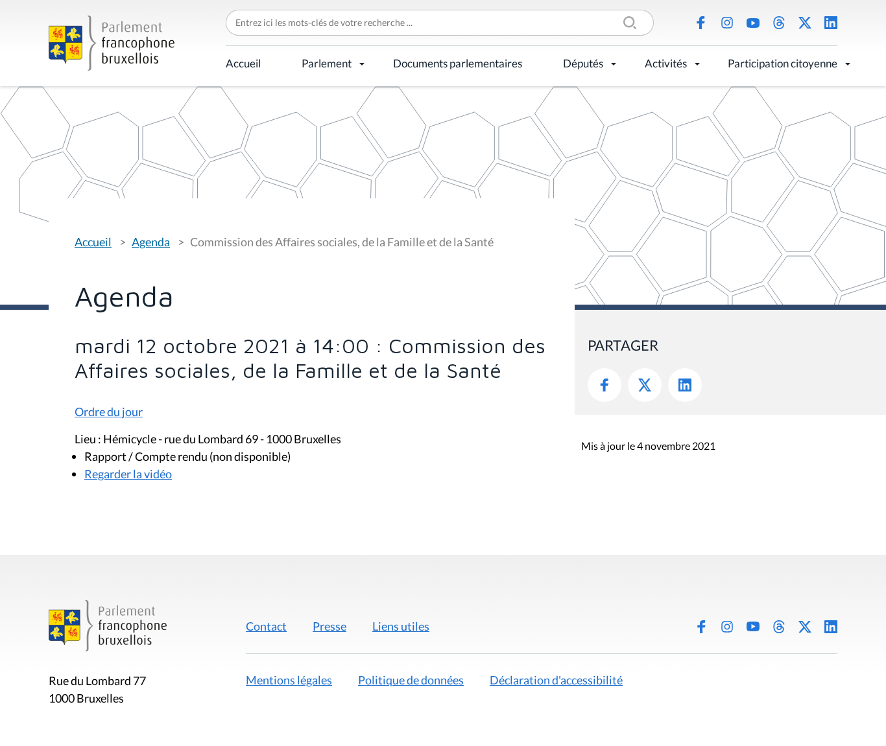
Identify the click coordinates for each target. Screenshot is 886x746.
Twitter (645, 385)
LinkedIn (830, 22)
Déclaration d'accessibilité (556, 680)
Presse (329, 626)
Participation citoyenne (782, 63)
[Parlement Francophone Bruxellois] (111, 43)
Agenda (151, 242)
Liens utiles (400, 626)
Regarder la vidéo (128, 474)
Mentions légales (289, 680)
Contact (266, 626)
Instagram (727, 22)
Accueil (243, 63)
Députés (583, 63)
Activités (666, 63)
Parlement (327, 63)
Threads (778, 22)
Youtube (753, 22)
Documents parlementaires (457, 63)
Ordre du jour (109, 411)
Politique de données (411, 680)
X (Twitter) (804, 22)
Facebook (701, 22)
